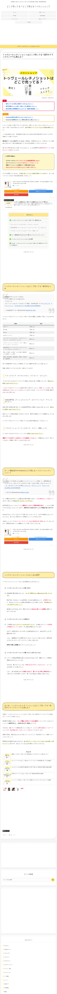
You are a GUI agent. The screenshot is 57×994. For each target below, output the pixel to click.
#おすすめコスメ (19, 305)
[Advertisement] (28, 34)
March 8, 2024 (25, 492)
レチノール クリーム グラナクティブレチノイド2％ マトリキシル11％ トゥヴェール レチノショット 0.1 (32, 182)
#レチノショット (36, 485)
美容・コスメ (6, 830)
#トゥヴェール (46, 303)
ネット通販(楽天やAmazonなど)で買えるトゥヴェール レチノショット (28, 234)
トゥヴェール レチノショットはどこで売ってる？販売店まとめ (26, 220)
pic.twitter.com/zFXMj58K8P (12, 488)
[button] (53, 880)
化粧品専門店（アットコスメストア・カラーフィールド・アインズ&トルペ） (29, 227)
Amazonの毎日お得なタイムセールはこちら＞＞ (19, 117)
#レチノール (45, 485)
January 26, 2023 (30, 310)
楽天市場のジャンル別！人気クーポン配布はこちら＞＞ (21, 106)
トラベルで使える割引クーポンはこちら (19, 103)
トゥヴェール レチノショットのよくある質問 (22, 239)
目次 (27, 214)
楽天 (7, 103)
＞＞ (32, 103)
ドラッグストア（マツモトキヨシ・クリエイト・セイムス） (25, 224)
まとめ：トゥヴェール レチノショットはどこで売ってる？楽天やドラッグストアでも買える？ (28, 244)
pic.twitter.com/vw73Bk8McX (32, 305)
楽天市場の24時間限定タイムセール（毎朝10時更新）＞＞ (22, 108)
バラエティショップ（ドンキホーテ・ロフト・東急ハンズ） (25, 230)
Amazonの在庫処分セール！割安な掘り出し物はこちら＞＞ (22, 119)
